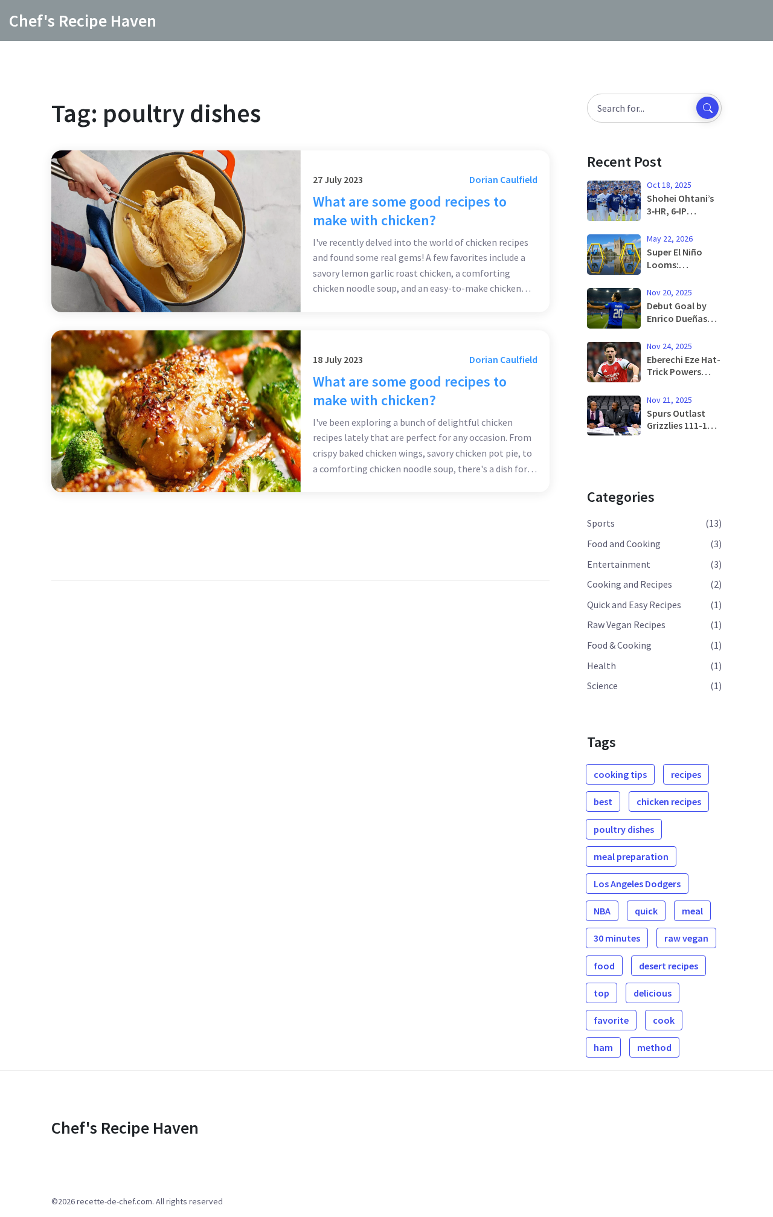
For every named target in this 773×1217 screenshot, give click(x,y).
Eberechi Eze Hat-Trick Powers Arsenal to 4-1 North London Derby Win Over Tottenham (683, 366)
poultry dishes (624, 829)
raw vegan (686, 938)
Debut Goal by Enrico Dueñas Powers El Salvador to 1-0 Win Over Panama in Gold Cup (684, 312)
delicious (652, 993)
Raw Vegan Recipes (626, 624)
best (603, 801)
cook (664, 1020)
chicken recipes (669, 801)
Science (602, 685)
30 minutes (617, 938)
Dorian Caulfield (503, 179)
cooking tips (620, 774)
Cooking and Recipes (629, 584)
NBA (602, 911)
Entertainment (618, 564)
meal (692, 911)
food (604, 966)
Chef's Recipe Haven (82, 20)
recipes (686, 774)
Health (601, 666)
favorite (611, 1020)
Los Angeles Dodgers (637, 884)
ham (603, 1047)
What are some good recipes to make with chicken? (410, 211)
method (654, 1047)
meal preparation (631, 856)
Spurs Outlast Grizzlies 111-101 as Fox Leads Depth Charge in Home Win (682, 419)
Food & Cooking (619, 645)
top (601, 993)
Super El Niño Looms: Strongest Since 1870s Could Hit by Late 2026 (681, 258)
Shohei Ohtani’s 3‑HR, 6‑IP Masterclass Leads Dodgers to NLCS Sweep (684, 204)
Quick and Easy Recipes (634, 605)
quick (646, 911)
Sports (601, 523)
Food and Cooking (624, 544)
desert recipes (668, 966)
